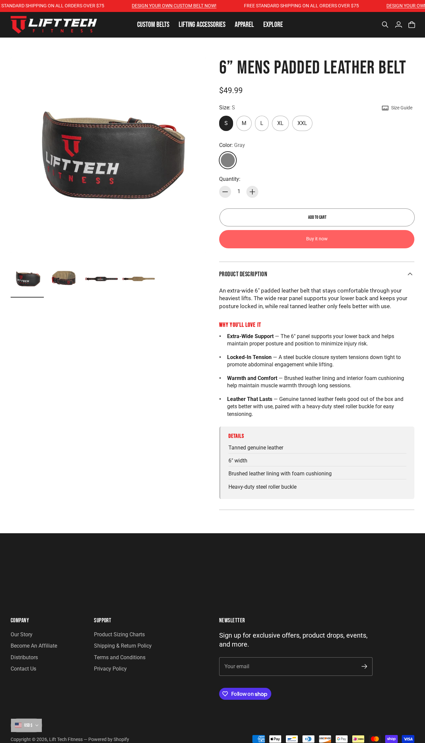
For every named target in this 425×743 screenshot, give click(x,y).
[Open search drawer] (385, 24)
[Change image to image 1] (27, 279)
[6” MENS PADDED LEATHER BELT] (108, 155)
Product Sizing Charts (119, 634)
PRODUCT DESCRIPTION (243, 274)
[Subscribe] (364, 666)
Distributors (24, 657)
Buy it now (317, 239)
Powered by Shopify (108, 739)
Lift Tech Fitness (66, 739)
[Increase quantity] (252, 192)
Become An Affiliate (34, 646)
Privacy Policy (110, 669)
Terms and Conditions (119, 657)
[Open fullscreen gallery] (193, 240)
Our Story (22, 634)
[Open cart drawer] (411, 24)
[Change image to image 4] (138, 279)
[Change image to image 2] (64, 279)
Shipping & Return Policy (123, 646)
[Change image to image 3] (101, 279)
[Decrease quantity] (225, 192)
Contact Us (23, 669)
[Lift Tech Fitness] (54, 25)
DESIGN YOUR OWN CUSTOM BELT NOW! (167, 5)
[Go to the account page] (398, 24)
